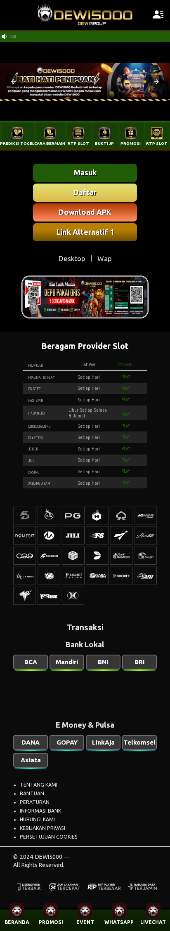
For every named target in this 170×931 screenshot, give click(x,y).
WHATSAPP (119, 922)
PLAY (125, 376)
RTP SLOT (78, 143)
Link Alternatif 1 (85, 232)
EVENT (85, 922)
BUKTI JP (104, 143)
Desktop (72, 258)
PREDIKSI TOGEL (17, 143)
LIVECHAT (153, 922)
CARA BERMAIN (49, 143)
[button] (14, 82)
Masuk (85, 172)
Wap (104, 258)
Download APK (85, 212)
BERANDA (17, 922)
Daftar (85, 192)
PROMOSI (51, 922)
